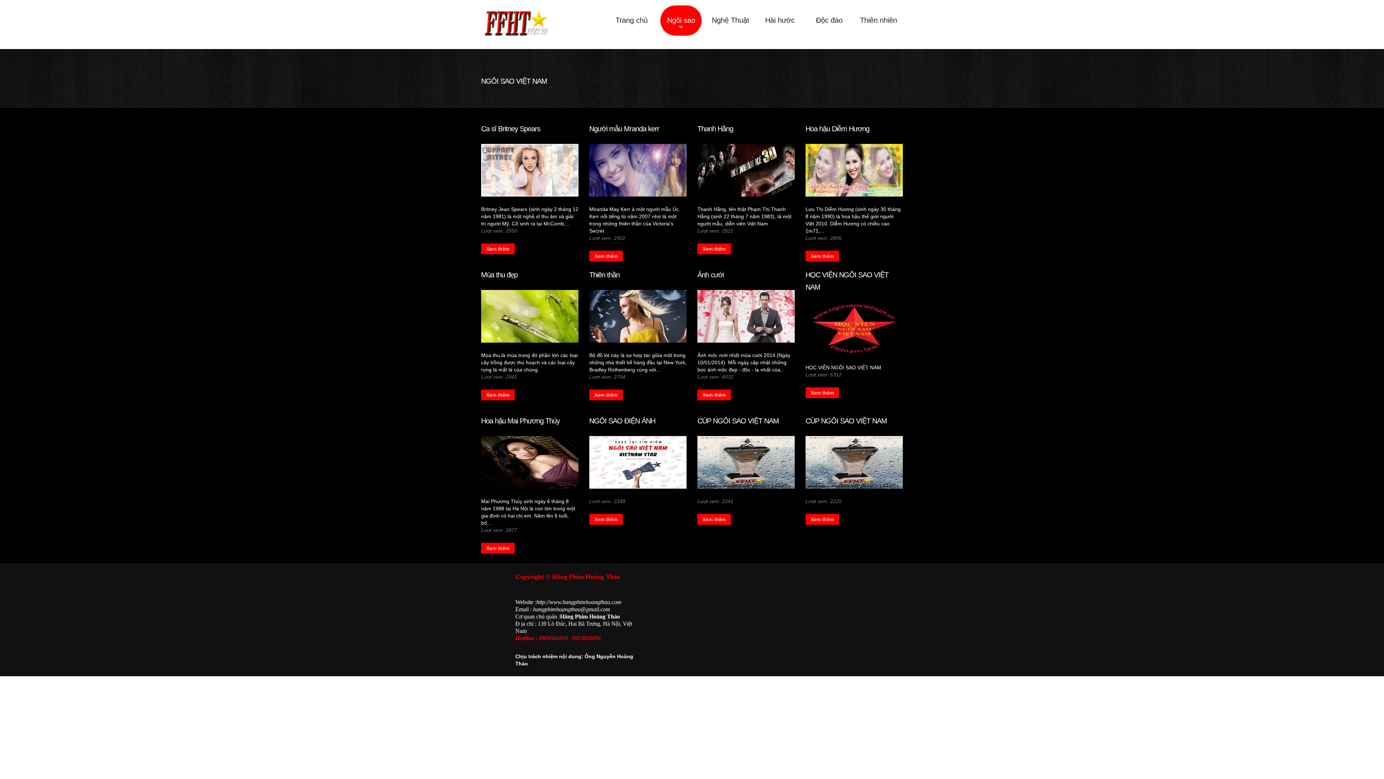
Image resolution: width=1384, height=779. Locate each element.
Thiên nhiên (878, 20)
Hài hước (780, 20)
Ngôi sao (681, 20)
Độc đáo (829, 20)
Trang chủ (632, 20)
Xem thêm (498, 249)
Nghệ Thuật (730, 20)
